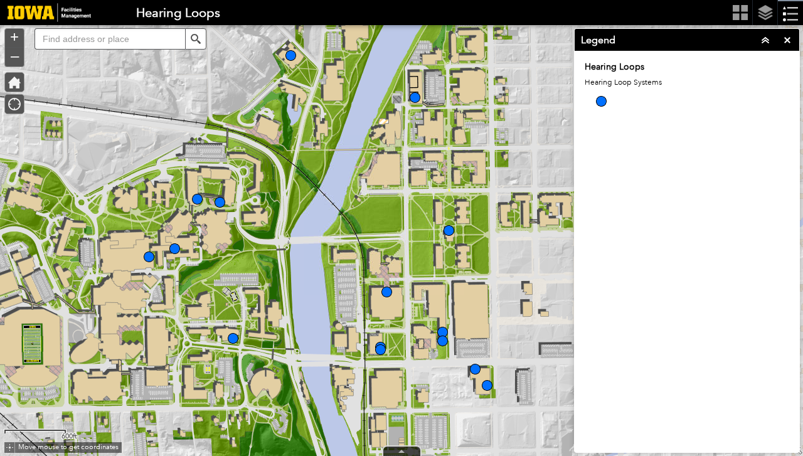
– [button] (15, 56)
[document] (686, 94)
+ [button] (14, 37)
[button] (195, 39)
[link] (45, 12)
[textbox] (110, 39)
